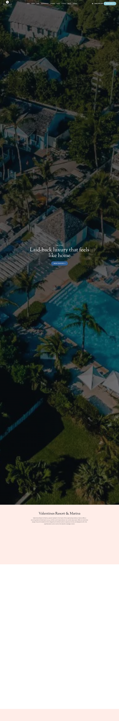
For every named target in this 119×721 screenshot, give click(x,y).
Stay (28, 3)
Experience (45, 3)
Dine (37, 3)
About (75, 3)
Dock (33, 3)
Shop (58, 3)
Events (64, 3)
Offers (52, 3)
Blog (69, 3)
